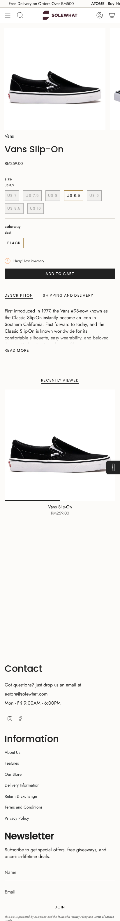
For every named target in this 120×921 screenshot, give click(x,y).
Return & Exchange (21, 796)
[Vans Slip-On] (60, 445)
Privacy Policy (17, 818)
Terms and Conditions (24, 807)
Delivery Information (22, 785)
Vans (9, 136)
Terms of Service (104, 917)
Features (12, 763)
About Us (12, 752)
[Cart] (112, 15)
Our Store (13, 774)
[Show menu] (7, 15)
